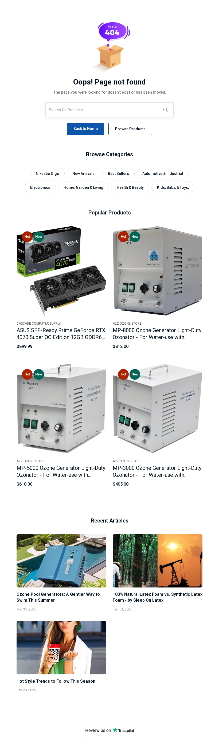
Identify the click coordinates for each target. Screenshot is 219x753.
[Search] (165, 110)
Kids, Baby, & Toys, (173, 187)
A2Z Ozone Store (127, 323)
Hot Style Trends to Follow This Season (56, 681)
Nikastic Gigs (47, 173)
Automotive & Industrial (162, 173)
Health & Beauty (130, 187)
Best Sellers (118, 173)
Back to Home (85, 128)
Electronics (40, 187)
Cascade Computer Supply (39, 323)
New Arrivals (83, 173)
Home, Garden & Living (83, 187)
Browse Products (130, 129)
